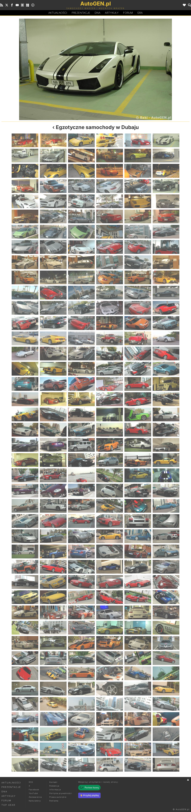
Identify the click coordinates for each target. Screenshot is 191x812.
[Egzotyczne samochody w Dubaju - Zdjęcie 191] (137, 612)
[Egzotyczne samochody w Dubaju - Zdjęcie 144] (166, 490)
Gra (140, 12)
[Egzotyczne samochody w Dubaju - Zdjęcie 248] (53, 764)
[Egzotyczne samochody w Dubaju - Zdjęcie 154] (109, 521)
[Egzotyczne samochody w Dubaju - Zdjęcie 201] (81, 643)
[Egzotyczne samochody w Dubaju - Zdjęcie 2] (53, 140)
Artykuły (112, 12)
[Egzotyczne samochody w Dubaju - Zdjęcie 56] (53, 277)
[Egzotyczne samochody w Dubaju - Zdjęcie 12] (166, 155)
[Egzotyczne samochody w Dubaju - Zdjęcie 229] (25, 719)
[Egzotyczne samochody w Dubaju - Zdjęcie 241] (25, 749)
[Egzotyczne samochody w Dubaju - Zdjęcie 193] (25, 628)
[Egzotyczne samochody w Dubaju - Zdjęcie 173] (137, 567)
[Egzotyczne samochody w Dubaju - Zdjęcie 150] (166, 506)
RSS (31, 782)
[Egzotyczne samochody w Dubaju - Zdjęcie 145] (25, 506)
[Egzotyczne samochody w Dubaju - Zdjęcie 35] (137, 216)
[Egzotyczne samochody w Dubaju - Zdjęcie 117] (81, 430)
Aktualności (57, 12)
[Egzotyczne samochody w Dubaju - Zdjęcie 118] (109, 430)
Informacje (55, 789)
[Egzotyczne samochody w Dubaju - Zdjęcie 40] (109, 232)
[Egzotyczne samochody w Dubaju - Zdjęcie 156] (166, 521)
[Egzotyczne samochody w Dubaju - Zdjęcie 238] (109, 734)
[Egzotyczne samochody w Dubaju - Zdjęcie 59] (137, 277)
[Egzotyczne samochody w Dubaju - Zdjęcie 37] (25, 232)
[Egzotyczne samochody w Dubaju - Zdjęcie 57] (81, 277)
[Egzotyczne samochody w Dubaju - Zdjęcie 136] (109, 475)
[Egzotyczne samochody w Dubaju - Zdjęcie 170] (53, 567)
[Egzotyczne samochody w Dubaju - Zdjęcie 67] (25, 308)
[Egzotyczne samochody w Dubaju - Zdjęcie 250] (109, 764)
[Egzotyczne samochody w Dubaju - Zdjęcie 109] (25, 414)
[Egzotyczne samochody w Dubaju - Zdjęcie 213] (81, 673)
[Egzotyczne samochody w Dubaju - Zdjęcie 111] (81, 414)
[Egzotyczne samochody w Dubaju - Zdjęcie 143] (137, 490)
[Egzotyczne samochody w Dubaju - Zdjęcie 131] (137, 460)
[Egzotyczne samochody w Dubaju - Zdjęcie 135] (81, 475)
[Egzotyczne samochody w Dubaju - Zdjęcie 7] (143, 69)
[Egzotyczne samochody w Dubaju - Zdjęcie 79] (25, 338)
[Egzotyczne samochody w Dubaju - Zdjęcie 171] (81, 567)
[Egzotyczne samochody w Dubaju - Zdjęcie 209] (137, 658)
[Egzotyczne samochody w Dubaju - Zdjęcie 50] (53, 262)
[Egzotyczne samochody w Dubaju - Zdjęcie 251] (137, 764)
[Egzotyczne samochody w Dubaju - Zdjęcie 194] (53, 628)
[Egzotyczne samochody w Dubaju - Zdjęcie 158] (53, 536)
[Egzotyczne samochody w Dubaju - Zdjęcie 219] (81, 688)
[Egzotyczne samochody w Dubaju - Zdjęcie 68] (53, 308)
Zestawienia (35, 797)
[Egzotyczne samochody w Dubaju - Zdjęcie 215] (137, 673)
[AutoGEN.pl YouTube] (17, 5)
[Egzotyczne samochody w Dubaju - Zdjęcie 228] (166, 704)
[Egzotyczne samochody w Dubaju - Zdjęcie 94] (109, 369)
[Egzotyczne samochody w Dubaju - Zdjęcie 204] (166, 643)
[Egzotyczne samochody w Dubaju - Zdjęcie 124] (109, 445)
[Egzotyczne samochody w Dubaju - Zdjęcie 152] (53, 521)
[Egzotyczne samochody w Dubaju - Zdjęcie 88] (109, 353)
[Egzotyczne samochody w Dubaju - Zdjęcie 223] (25, 704)
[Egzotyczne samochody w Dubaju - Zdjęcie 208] (109, 658)
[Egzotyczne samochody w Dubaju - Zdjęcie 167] (137, 551)
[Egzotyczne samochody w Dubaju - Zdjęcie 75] (81, 323)
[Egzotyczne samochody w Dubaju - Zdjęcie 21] (81, 186)
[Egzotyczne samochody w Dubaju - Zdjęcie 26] (53, 201)
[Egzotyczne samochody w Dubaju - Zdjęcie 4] (109, 140)
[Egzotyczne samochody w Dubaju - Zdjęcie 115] (25, 430)
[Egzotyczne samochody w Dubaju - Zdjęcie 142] (109, 490)
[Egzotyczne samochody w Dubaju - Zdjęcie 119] (137, 430)
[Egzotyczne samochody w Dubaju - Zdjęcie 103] (25, 399)
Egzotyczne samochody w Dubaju (97, 127)
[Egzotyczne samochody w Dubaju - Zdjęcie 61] (25, 292)
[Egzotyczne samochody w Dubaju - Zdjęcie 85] (25, 353)
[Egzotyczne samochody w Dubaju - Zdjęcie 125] (137, 445)
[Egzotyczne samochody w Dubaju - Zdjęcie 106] (109, 399)
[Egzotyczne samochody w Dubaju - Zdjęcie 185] (137, 597)
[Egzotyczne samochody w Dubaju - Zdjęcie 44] (53, 247)
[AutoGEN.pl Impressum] (32, 5)
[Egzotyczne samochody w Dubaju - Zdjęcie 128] (53, 460)
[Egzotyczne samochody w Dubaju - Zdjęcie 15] (81, 171)
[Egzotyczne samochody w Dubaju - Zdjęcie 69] (81, 308)
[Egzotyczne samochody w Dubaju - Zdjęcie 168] (166, 551)
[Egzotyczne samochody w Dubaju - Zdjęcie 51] (81, 262)
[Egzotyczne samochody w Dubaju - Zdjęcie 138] (166, 475)
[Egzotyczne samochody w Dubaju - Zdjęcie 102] (166, 384)
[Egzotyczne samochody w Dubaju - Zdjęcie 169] (25, 567)
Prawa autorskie (58, 797)
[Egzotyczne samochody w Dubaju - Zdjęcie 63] (81, 292)
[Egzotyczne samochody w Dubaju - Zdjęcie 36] (166, 216)
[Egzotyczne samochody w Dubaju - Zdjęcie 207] (81, 658)
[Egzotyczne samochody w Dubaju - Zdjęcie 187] (25, 612)
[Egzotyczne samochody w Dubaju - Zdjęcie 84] (166, 338)
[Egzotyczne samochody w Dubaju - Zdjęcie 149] (137, 506)
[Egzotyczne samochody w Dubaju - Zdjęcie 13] (25, 171)
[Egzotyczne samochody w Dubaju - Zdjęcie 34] (109, 216)
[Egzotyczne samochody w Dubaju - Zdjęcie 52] (109, 262)
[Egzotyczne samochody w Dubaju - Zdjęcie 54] (166, 262)
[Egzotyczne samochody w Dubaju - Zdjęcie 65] (137, 292)
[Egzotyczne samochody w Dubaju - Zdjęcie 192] (166, 612)
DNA (4, 791)
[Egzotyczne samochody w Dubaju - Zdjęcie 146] (53, 506)
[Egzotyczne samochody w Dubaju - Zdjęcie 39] (81, 232)
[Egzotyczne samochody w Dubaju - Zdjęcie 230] (53, 719)
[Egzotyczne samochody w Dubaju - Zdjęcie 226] (109, 704)
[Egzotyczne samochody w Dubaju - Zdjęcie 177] (81, 582)
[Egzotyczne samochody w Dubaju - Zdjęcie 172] (109, 567)
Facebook (34, 789)
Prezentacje (81, 12)
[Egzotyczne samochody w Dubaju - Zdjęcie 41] (137, 232)
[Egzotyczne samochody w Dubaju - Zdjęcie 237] (81, 734)
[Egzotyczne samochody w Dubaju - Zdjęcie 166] (109, 551)
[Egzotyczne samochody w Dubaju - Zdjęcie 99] (81, 384)
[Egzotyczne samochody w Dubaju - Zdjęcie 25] (25, 201)
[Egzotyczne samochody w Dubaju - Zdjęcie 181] (25, 597)
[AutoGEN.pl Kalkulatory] (27, 5)
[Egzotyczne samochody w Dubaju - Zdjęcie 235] (25, 734)
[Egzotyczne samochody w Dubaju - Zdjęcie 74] (53, 323)
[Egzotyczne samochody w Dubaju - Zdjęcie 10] (109, 155)
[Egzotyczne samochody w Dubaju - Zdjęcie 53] (137, 262)
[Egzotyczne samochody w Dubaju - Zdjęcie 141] (81, 490)
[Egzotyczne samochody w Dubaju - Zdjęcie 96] (166, 369)
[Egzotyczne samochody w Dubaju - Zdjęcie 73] (25, 323)
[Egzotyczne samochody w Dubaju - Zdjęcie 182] (53, 597)
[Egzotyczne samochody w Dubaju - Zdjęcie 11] (137, 155)
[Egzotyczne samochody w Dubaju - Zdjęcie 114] (166, 414)
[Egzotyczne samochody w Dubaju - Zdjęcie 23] (137, 186)
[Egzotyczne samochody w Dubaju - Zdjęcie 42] (166, 232)
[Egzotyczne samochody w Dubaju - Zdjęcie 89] (137, 353)
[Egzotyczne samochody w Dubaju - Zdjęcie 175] (25, 582)
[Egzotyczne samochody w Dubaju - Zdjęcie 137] (137, 475)
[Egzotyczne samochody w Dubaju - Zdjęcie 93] (81, 369)
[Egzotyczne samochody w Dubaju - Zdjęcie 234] (166, 719)
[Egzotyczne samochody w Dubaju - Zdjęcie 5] (48, 69)
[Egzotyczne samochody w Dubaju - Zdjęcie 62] (53, 292)
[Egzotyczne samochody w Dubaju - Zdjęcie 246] (166, 749)
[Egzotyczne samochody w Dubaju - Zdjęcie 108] (166, 399)
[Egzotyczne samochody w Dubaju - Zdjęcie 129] (81, 460)
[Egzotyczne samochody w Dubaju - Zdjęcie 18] (166, 171)
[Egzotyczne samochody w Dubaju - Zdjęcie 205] (25, 658)
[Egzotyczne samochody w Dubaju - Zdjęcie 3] (81, 140)
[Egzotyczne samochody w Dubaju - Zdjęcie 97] (25, 384)
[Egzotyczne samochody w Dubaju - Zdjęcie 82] (109, 338)
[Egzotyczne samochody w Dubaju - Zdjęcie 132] (166, 460)
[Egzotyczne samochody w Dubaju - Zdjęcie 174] (166, 567)
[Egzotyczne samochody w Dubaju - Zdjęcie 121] (25, 445)
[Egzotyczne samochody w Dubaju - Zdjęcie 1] (25, 140)
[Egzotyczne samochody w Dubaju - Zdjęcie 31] (25, 216)
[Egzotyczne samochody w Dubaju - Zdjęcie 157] (25, 536)
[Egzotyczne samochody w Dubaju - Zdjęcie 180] (166, 582)
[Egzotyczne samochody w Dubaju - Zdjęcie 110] (53, 414)
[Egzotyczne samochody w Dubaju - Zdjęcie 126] (166, 445)
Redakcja (54, 786)
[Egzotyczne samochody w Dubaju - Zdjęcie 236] (53, 734)
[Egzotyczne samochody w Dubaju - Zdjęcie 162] (166, 536)
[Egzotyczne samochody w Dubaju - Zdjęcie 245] (137, 749)
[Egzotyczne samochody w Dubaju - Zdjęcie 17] (137, 171)
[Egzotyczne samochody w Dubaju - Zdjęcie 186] (166, 597)
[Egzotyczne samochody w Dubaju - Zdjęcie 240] (166, 734)
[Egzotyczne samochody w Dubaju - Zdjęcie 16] (109, 171)
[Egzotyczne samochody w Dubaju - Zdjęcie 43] (25, 247)
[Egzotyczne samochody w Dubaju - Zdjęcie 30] (166, 201)
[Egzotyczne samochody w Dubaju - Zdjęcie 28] (109, 201)
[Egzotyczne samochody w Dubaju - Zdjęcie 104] (53, 399)
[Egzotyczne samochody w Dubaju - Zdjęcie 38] (53, 232)
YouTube (33, 793)
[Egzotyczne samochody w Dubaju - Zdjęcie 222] (166, 688)
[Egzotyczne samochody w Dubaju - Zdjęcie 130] (109, 460)
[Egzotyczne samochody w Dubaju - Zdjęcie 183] (81, 597)
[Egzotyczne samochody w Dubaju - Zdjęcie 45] (81, 247)
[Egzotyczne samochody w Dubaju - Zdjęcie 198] (166, 628)
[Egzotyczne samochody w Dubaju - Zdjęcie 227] (137, 704)
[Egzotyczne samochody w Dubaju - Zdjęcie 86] (53, 353)
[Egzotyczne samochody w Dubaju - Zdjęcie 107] (137, 399)
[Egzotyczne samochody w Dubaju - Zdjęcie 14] (53, 171)
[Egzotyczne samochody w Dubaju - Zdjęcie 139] (25, 490)
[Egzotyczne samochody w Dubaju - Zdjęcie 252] (166, 764)
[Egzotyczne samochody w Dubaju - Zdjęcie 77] (137, 323)
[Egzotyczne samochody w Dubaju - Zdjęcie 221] (137, 688)
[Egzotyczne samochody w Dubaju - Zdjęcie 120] (166, 430)
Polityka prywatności (60, 793)
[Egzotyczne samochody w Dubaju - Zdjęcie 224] (53, 704)
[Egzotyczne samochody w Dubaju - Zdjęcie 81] (81, 338)
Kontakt (53, 782)
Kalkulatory (35, 801)
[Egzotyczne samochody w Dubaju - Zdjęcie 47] (137, 247)
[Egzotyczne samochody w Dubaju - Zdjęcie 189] (81, 612)
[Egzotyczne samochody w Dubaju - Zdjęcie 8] (53, 155)
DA (97, 12)
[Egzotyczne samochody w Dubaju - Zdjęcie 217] (25, 688)
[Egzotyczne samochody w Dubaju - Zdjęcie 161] (137, 536)
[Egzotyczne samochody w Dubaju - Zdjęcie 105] (81, 399)
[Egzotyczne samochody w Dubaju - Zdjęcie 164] (53, 551)
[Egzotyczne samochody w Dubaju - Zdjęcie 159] (81, 536)
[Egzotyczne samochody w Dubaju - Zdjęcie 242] (53, 749)
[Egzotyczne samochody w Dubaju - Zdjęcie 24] (166, 186)
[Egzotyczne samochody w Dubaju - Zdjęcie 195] (81, 628)
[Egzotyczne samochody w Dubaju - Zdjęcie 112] (109, 414)
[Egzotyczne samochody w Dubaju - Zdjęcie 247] (25, 764)
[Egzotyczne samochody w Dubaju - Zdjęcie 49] (25, 262)
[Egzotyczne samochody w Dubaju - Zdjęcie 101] (137, 384)
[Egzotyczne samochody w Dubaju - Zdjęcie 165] (81, 551)
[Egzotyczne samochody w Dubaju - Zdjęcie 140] (53, 490)
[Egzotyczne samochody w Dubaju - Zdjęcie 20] (53, 186)
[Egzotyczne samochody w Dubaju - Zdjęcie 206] (53, 658)
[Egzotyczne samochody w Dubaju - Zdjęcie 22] (109, 186)
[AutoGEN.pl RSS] (1, 5)
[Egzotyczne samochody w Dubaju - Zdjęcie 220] (109, 688)
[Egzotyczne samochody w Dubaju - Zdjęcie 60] (166, 277)
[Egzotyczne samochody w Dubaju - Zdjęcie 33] (81, 216)
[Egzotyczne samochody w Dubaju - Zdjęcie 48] (166, 247)
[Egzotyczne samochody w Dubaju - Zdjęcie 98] (53, 384)
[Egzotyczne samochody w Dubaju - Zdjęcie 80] (53, 338)
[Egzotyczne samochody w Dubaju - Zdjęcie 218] (53, 688)
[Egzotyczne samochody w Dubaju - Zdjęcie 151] (25, 521)
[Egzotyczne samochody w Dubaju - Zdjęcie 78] (166, 323)
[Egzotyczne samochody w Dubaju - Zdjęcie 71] (137, 308)
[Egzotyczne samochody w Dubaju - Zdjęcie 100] (109, 384)
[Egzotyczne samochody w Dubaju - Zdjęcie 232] (109, 719)
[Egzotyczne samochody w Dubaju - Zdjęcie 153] (81, 521)
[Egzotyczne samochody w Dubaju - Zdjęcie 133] (25, 475)
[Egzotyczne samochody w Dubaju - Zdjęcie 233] (137, 719)
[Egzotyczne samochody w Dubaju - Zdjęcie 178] (109, 582)
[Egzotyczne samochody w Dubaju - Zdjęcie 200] (53, 643)
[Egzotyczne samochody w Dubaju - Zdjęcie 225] (81, 704)
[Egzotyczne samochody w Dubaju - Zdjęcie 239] (137, 734)
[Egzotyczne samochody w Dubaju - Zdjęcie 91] (25, 369)
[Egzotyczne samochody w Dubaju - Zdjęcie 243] (81, 749)
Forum (128, 12)
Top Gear (8, 805)
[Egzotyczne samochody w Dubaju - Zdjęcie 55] (25, 277)
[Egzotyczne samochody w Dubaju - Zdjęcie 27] (81, 201)
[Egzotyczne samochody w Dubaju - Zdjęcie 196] (109, 628)
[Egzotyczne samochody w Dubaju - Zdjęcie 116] (53, 430)
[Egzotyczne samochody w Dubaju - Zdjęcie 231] (81, 719)
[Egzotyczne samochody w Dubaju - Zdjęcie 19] (25, 186)
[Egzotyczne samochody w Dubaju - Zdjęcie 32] (53, 216)
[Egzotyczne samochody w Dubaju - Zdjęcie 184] (109, 597)
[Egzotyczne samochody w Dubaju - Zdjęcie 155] (137, 521)
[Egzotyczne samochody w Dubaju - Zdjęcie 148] (109, 506)
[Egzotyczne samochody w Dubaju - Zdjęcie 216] (166, 673)
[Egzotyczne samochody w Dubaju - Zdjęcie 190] (109, 612)
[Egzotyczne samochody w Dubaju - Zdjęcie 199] (25, 643)
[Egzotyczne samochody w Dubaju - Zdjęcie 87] (81, 353)
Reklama (53, 801)
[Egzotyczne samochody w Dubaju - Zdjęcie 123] (81, 445)
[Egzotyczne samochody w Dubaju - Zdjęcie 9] (81, 155)
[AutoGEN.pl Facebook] (11, 5)
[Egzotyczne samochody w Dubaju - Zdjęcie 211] (25, 673)
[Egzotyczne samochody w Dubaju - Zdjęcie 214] (109, 673)
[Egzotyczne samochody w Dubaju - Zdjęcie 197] (137, 628)
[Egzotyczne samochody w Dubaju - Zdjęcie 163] (25, 551)
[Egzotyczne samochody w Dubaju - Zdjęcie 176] (53, 582)
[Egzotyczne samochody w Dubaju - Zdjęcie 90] (166, 353)
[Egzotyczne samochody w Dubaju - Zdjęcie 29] (137, 201)
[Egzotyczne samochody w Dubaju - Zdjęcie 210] (166, 658)
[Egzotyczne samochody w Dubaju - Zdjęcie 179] (137, 582)
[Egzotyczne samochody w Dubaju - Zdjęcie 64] (109, 292)
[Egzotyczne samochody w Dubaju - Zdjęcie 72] (166, 308)
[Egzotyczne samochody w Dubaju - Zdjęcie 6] (166, 140)
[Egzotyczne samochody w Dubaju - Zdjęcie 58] (109, 277)
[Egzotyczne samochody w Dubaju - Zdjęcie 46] (109, 247)
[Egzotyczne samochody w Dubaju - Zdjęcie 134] (53, 475)
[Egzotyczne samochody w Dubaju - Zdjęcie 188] (53, 612)
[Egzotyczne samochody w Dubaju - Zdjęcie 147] (81, 506)
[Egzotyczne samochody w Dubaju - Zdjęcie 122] (53, 445)
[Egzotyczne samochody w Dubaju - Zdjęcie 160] (109, 536)
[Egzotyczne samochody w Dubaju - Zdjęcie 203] (137, 643)
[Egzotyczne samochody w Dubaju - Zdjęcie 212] (53, 673)
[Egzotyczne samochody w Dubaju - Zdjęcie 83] (137, 338)
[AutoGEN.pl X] (6, 5)
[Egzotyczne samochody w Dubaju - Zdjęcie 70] (109, 308)
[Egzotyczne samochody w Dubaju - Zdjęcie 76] (109, 323)
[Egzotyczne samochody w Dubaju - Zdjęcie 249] (81, 764)
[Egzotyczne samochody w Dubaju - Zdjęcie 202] (109, 643)
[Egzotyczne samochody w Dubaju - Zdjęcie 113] (137, 414)
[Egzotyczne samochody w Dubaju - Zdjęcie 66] (166, 292)
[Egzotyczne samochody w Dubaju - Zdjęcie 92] (53, 369)
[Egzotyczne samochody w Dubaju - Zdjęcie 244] (109, 749)
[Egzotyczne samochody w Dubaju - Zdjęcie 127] (25, 460)
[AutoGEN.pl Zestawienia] (22, 5)
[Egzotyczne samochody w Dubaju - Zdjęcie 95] (137, 369)
